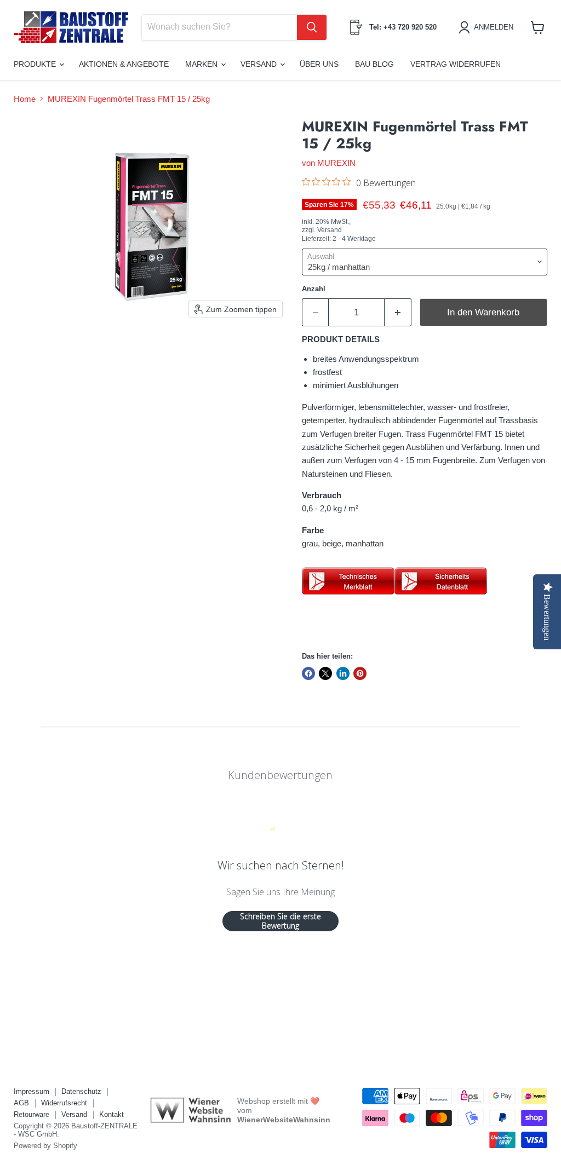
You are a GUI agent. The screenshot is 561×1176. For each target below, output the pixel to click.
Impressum (31, 1091)
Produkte (36, 64)
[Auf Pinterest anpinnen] (360, 673)
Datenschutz (81, 1091)
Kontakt (111, 1114)
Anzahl (313, 289)
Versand (260, 64)
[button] (488, 27)
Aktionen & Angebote (124, 64)
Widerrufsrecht (64, 1103)
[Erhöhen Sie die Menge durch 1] (398, 312)
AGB (21, 1103)
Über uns (319, 64)
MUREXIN (336, 163)
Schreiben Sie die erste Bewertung (280, 921)
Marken (202, 64)
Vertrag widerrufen (455, 64)
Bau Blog (374, 64)
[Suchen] (312, 27)
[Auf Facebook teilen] (308, 673)
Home (25, 98)
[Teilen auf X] (325, 673)
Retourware (31, 1114)
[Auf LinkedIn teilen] (343, 673)
